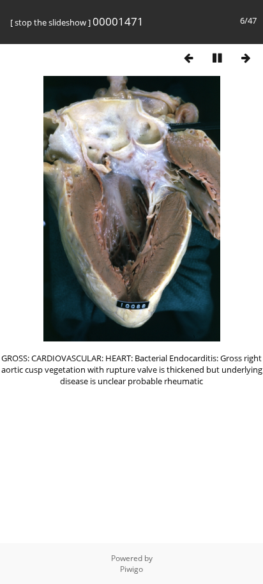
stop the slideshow (50, 22)
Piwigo (131, 569)
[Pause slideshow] (217, 57)
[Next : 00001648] (245, 57)
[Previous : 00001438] (188, 57)
